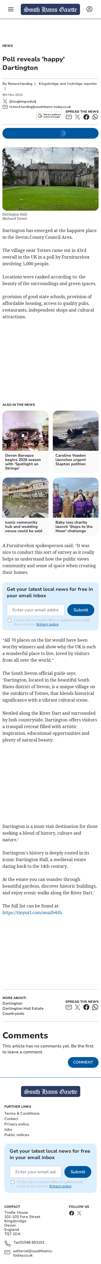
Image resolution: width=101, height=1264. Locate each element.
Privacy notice (47, 624)
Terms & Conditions (22, 1113)
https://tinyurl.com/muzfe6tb (32, 912)
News (7, 46)
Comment (83, 1062)
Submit (81, 610)
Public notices (16, 1134)
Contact (11, 1118)
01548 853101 (32, 1242)
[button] (10, 9)
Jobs (8, 1129)
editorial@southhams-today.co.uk (33, 1253)
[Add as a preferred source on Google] (49, 116)
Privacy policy (16, 1124)
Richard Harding (20, 84)
